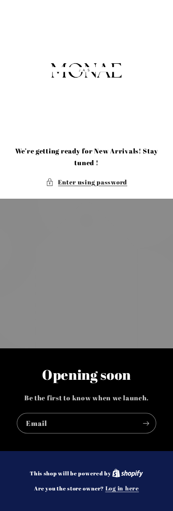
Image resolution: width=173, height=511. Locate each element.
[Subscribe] (146, 423)
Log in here (122, 488)
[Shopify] (127, 473)
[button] (86, 182)
